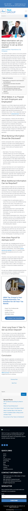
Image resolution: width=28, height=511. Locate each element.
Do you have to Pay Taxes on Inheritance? (14, 416)
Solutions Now (18, 509)
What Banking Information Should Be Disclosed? (12, 84)
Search (3, 391)
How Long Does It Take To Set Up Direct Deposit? (13, 90)
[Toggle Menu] (26, 11)
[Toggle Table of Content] (23, 78)
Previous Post (14, 379)
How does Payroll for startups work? (12, 88)
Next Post (14, 383)
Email (2, 494)
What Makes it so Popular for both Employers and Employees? (13, 81)
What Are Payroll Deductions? (11, 406)
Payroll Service (15, 49)
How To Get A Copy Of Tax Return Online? (14, 408)
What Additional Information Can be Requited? (14, 86)
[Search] (26, 16)
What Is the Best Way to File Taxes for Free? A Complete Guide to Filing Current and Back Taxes (13, 412)
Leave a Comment (6, 49)
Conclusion (6, 93)
